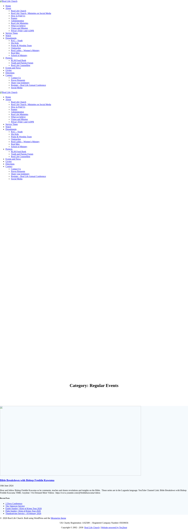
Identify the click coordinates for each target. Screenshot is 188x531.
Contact (9, 75)
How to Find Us (18, 16)
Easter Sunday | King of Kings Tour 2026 (24, 508)
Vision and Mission (19, 28)
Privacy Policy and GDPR (22, 30)
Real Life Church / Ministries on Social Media (31, 13)
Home (8, 6)
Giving (9, 70)
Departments (11, 38)
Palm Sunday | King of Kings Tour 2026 (23, 511)
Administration (17, 21)
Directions (10, 73)
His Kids (15, 43)
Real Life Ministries (19, 23)
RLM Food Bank (18, 60)
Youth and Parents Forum (22, 63)
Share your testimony (20, 83)
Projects (9, 58)
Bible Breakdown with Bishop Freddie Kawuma (27, 480)
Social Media (16, 87)
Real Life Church (18, 11)
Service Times (12, 33)
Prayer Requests (18, 80)
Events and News (13, 68)
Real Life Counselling (20, 65)
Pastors (14, 18)
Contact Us (16, 78)
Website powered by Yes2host (114, 527)
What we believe (18, 26)
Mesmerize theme (58, 518)
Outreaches (16, 48)
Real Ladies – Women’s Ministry (25, 50)
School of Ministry (19, 55)
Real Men (15, 53)
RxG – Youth (17, 40)
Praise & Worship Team (21, 45)
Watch (8, 35)
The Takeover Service (15, 506)
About (8, 8)
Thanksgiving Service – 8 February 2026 (23, 513)
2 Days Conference (14, 503)
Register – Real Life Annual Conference (28, 85)
